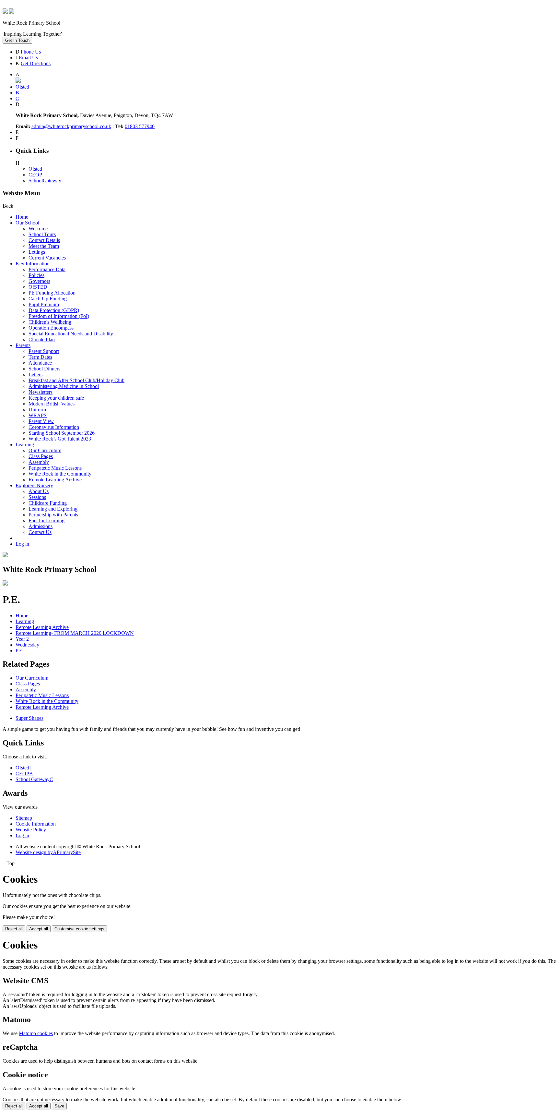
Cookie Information (36, 824)
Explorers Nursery (34, 485)
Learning (25, 444)
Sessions (37, 497)
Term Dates (40, 357)
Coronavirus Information (54, 427)
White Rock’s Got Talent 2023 (60, 438)
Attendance (40, 363)
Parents (23, 345)
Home (22, 217)
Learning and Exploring (53, 509)
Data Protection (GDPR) (54, 310)
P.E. (20, 650)
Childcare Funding (48, 503)
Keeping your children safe (56, 398)
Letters (35, 374)
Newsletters (40, 392)
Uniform (37, 409)
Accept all (38, 928)
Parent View (41, 421)
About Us (39, 491)
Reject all (14, 928)
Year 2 (22, 639)
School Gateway (34, 779)
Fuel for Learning (46, 520)
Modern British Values (52, 403)
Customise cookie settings (79, 928)
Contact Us (40, 532)
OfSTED (38, 287)
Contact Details (44, 240)
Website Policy (31, 829)
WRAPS (38, 415)
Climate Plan (42, 339)
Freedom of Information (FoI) (59, 316)
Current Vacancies (47, 257)
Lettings (37, 252)
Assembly (39, 462)
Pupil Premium (44, 304)
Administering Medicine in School (64, 386)
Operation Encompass (51, 328)
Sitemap (24, 818)
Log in (22, 544)
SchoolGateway (45, 180)
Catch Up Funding (48, 298)
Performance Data (47, 269)
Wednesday (27, 644)
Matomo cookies (36, 1033)
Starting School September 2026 (62, 433)
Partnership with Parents (53, 514)
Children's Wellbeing (50, 322)
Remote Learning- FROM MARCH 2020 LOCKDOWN (75, 633)
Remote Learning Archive (55, 479)
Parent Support (44, 351)
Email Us (28, 57)
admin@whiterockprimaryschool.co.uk (71, 126)
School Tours (42, 234)
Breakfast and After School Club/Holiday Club (76, 380)
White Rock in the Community (60, 474)
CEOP (35, 174)
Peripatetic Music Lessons (55, 468)
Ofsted (35, 169)
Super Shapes (29, 718)
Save (59, 1106)
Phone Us (31, 51)
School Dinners (44, 368)
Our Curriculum (45, 450)
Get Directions (36, 63)
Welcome (38, 228)
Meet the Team (44, 246)
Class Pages (41, 456)
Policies (36, 275)
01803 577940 (140, 126)
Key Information (33, 263)
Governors (39, 281)
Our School (27, 222)
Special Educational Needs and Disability (71, 333)
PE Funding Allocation (52, 293)
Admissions (40, 526)
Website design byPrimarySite (48, 852)
